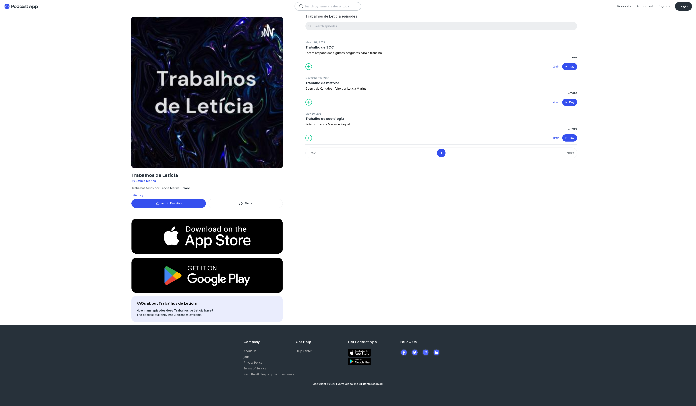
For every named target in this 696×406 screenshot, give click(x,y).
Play (571, 66)
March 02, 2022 (315, 42)
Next (570, 153)
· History (137, 195)
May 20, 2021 (313, 113)
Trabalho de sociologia (324, 119)
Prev (312, 153)
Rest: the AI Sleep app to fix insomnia (269, 374)
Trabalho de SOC (319, 47)
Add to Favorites (171, 203)
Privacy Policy (253, 363)
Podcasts (624, 6)
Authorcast (645, 6)
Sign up (664, 6)
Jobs (246, 357)
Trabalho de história (322, 83)
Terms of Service (255, 368)
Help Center (304, 351)
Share (248, 203)
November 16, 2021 (317, 77)
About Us (250, 351)
